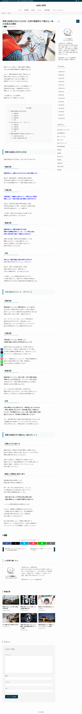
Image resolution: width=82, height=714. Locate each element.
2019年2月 (61, 111)
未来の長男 (41, 5)
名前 (6, 676)
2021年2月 (61, 81)
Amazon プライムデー (64, 130)
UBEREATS (62, 133)
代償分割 (16, 115)
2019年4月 (61, 105)
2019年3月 (61, 108)
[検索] (78, 1)
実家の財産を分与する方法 (18, 111)
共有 (15, 120)
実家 (5, 26)
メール (7, 682)
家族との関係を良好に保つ (20, 138)
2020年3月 (61, 95)
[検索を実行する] (77, 21)
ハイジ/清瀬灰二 (11, 576)
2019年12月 (62, 98)
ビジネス (61, 140)
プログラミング (63, 143)
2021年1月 (61, 85)
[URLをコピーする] (51, 543)
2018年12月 (62, 118)
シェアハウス (62, 136)
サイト (6, 688)
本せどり (61, 156)
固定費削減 (62, 146)
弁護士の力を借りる (19, 136)
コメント (8, 654)
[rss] (76, 1)
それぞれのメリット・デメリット (20, 122)
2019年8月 (61, 101)
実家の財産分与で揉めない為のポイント (22, 134)
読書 (60, 170)
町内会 (60, 163)
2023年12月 (62, 71)
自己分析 (61, 166)
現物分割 (16, 113)
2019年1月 (61, 115)
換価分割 (16, 118)
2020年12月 (62, 88)
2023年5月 (61, 75)
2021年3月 (61, 78)
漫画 (60, 160)
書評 (60, 153)
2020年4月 (61, 91)
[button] (7, 543)
